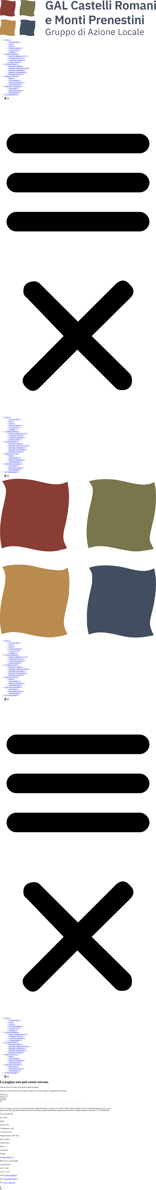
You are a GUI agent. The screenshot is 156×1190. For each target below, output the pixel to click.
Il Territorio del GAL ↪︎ (16, 58)
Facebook (5, 98)
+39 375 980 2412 (9, 1183)
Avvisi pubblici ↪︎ (14, 80)
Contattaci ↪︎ (12, 52)
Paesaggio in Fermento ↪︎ (17, 70)
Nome (2, 1094)
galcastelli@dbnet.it (10, 1179)
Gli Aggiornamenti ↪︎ (11, 94)
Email (2, 1097)
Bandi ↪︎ (11, 78)
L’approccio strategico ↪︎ (16, 60)
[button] (78, 258)
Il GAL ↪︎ (7, 40)
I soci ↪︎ (11, 44)
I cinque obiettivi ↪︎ (15, 62)
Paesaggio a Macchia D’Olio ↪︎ (19, 68)
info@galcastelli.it (11, 1175)
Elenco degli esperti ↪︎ (15, 90)
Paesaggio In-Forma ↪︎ (16, 74)
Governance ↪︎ (13, 88)
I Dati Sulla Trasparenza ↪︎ (13, 86)
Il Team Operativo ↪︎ (15, 48)
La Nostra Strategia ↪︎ (11, 54)
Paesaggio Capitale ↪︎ (15, 66)
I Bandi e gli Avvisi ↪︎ (11, 76)
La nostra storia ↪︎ (14, 42)
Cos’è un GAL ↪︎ (14, 50)
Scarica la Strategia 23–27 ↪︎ (18, 56)
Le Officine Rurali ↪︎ (11, 64)
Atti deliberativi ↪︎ (14, 92)
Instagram (8, 98)
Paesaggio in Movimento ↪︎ (17, 72)
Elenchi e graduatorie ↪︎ (16, 82)
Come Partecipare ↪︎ (15, 84)
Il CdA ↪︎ (11, 46)
